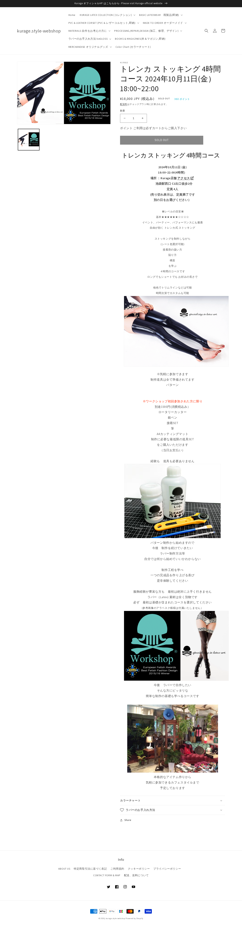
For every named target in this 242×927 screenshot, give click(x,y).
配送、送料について (136, 875)
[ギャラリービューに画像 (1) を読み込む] (28, 139)
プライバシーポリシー (167, 868)
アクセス (183, 178)
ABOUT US (64, 868)
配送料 (123, 104)
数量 (122, 110)
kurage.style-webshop (115, 918)
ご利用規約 (117, 868)
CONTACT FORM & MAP (106, 875)
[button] (107, 15)
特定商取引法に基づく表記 (90, 868)
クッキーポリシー (139, 868)
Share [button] (127, 820)
